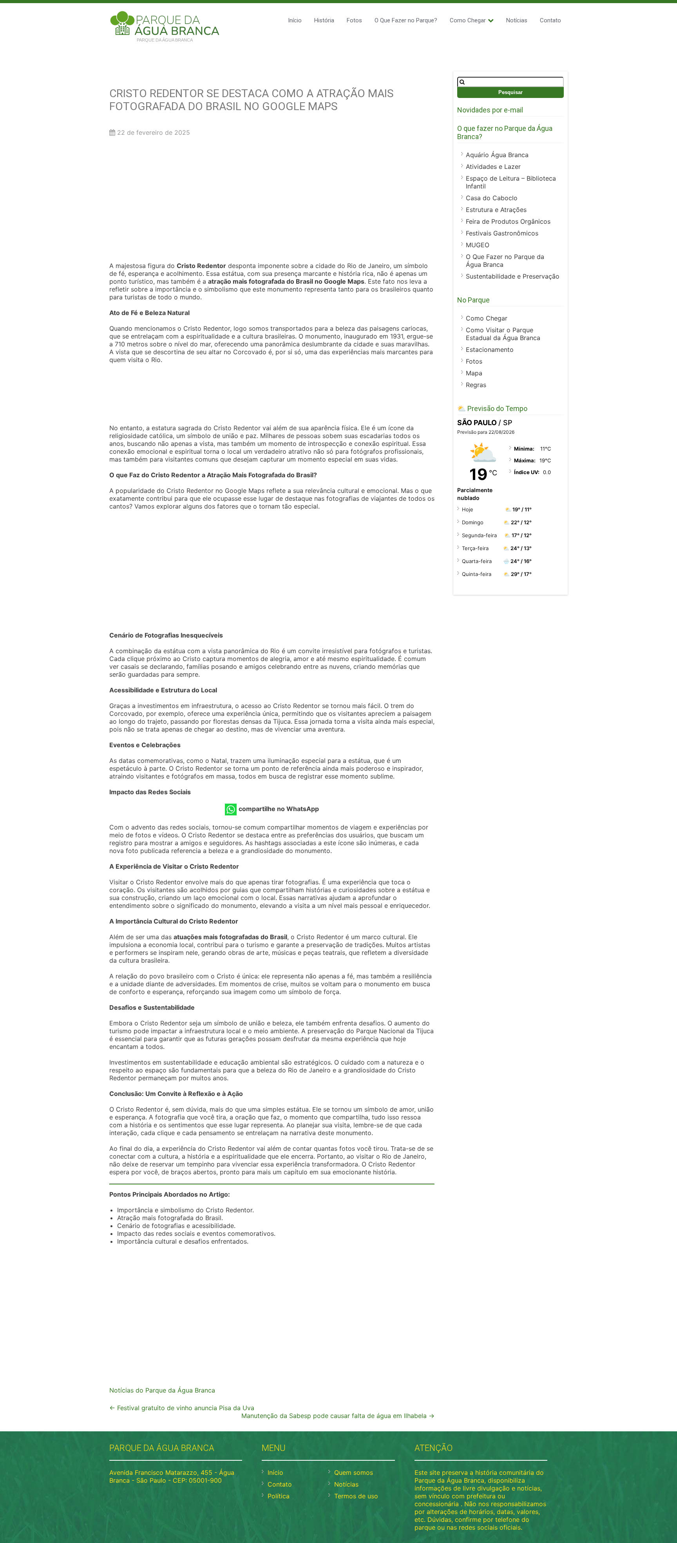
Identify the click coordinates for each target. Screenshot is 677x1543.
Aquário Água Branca (497, 155)
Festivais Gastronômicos (502, 233)
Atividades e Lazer (493, 166)
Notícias (516, 20)
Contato (550, 20)
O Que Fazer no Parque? (406, 20)
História (324, 20)
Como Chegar (468, 20)
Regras (476, 385)
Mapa (474, 373)
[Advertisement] (271, 201)
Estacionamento (490, 349)
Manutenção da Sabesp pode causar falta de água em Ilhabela (337, 1416)
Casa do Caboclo (492, 198)
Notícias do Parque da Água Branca (162, 1390)
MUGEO (477, 245)
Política (279, 1496)
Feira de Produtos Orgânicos (508, 221)
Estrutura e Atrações (496, 210)
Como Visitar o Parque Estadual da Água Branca (503, 334)
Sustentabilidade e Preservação (512, 276)
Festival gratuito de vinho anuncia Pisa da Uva (181, 1408)
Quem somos (353, 1472)
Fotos (354, 20)
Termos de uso (356, 1496)
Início (295, 20)
